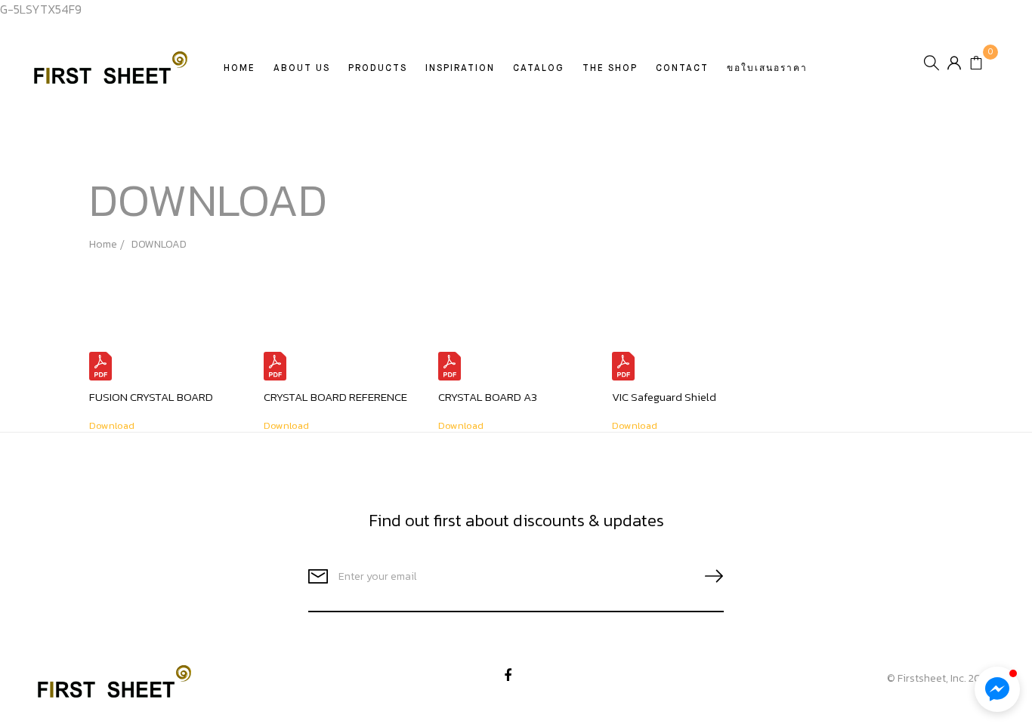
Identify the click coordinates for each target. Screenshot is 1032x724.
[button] (997, 689)
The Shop (610, 68)
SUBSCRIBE (708, 576)
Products (377, 68)
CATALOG (538, 68)
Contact (682, 68)
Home (239, 68)
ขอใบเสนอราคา (767, 68)
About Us (301, 68)
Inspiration (460, 68)
